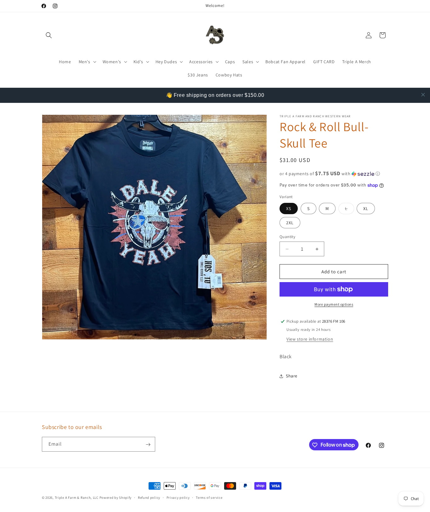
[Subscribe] (148, 444)
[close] (423, 94)
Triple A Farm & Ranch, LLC (77, 497)
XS (288, 208)
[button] (49, 35)
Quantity (287, 236)
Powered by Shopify (115, 497)
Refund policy (149, 497)
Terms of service (209, 497)
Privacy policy (178, 497)
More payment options (333, 304)
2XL (290, 222)
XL (365, 208)
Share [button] (291, 376)
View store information (309, 339)
